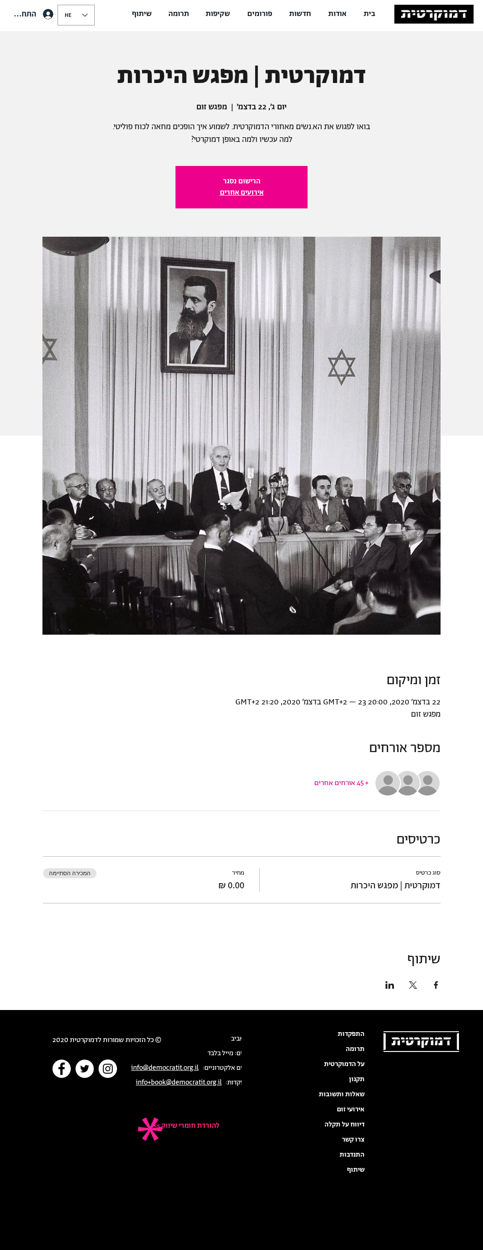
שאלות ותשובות (342, 1094)
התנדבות (352, 1154)
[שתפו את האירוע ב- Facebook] (436, 985)
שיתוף (356, 1170)
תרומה (355, 1049)
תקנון (357, 1079)
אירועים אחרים (242, 193)
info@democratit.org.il (165, 1068)
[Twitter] (84, 1069)
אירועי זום (351, 1109)
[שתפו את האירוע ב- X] (412, 985)
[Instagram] (108, 1069)
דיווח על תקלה (345, 1124)
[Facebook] (61, 1069)
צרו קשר (353, 1139)
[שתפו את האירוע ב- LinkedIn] (389, 985)
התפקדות (351, 1034)
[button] (337, 14)
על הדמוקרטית (344, 1064)
